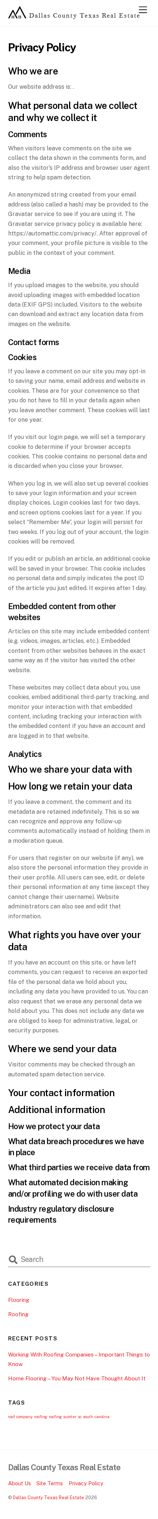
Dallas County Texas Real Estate (48, 1497)
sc (80, 1416)
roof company (20, 1416)
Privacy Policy (86, 1483)
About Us (19, 1483)
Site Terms (49, 1483)
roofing (40, 1416)
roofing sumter (62, 1416)
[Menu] (143, 10)
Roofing (18, 1314)
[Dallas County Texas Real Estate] (74, 17)
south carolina (96, 1416)
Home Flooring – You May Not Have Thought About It (77, 1378)
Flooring (18, 1300)
